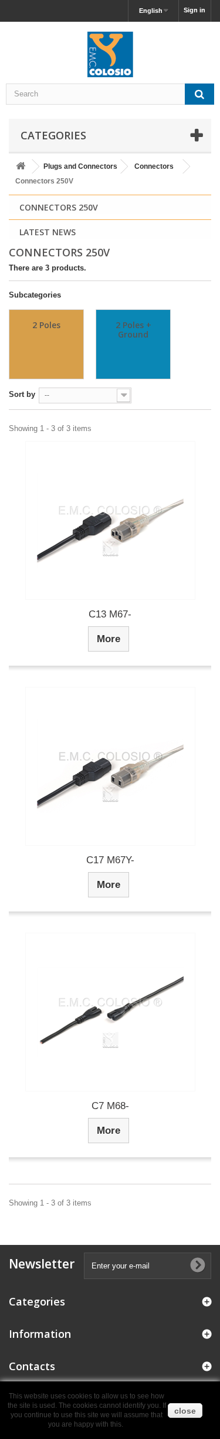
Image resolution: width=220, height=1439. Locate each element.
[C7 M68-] (110, 1012)
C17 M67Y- (110, 860)
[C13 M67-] (110, 520)
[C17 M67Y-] (110, 766)
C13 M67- (110, 614)
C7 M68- (110, 1105)
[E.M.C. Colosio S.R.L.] (110, 54)
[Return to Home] (20, 166)
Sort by (22, 394)
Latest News (47, 232)
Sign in (194, 10)
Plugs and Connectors (80, 166)
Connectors (154, 166)
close (185, 1410)
